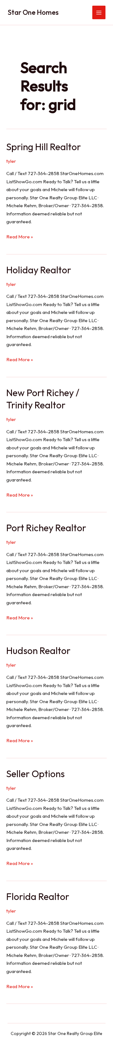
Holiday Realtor (38, 270)
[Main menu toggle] (99, 12)
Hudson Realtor (38, 651)
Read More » (19, 237)
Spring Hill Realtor (43, 147)
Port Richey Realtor (46, 528)
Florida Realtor (37, 896)
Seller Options (35, 774)
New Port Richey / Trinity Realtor (42, 399)
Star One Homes (33, 12)
